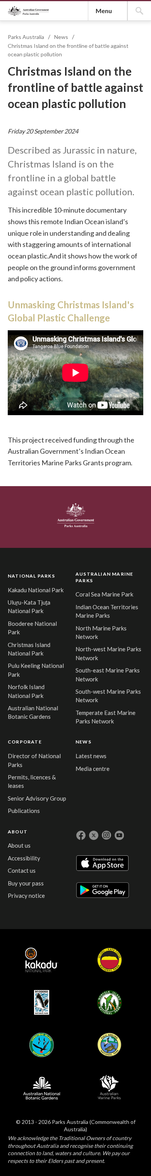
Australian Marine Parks (109, 1087)
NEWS (83, 742)
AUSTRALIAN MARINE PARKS (104, 577)
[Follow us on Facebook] (81, 835)
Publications (24, 810)
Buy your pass (26, 883)
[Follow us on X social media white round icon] (93, 835)
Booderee (41, 1002)
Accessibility (24, 858)
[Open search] (139, 10)
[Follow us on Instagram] (106, 835)
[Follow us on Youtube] (119, 835)
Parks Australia (28, 11)
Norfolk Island (109, 1002)
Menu (104, 10)
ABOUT (17, 832)
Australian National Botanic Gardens (41, 1087)
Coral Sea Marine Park (104, 594)
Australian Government (75, 515)
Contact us (22, 870)
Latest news (91, 755)
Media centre (93, 768)
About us (19, 845)
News (61, 37)
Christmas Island (41, 1044)
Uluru (109, 960)
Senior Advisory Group (37, 798)
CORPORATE (25, 742)
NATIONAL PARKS (31, 576)
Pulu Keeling (109, 1044)
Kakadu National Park (35, 589)
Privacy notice (26, 895)
